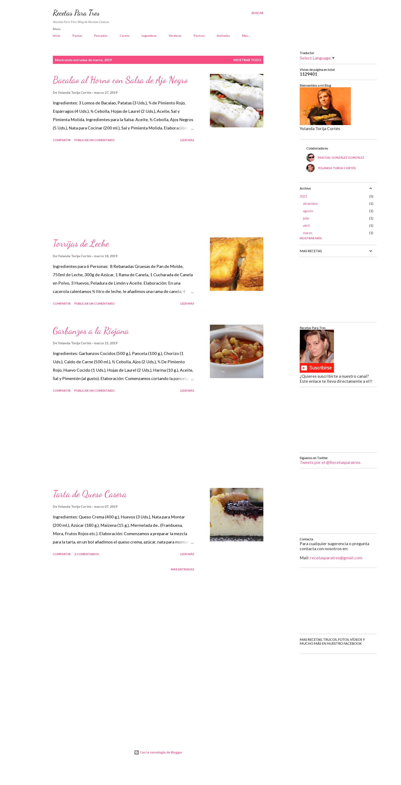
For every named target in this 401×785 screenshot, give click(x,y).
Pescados (101, 35)
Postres (199, 35)
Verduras (175, 35)
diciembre (310, 203)
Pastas (77, 35)
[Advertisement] (123, 190)
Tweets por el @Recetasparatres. (330, 462)
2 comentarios (86, 554)
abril (306, 225)
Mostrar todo (247, 60)
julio (306, 218)
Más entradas (182, 569)
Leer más (187, 140)
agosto (308, 211)
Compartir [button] (62, 140)
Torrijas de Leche (81, 243)
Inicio (56, 35)
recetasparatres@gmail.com (336, 557)
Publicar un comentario (94, 140)
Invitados (223, 35)
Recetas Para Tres (76, 12)
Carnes (124, 35)
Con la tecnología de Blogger (160, 752)
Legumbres (149, 35)
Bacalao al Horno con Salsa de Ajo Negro (120, 80)
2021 (303, 196)
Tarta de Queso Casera (90, 494)
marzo (307, 233)
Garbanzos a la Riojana (91, 330)
